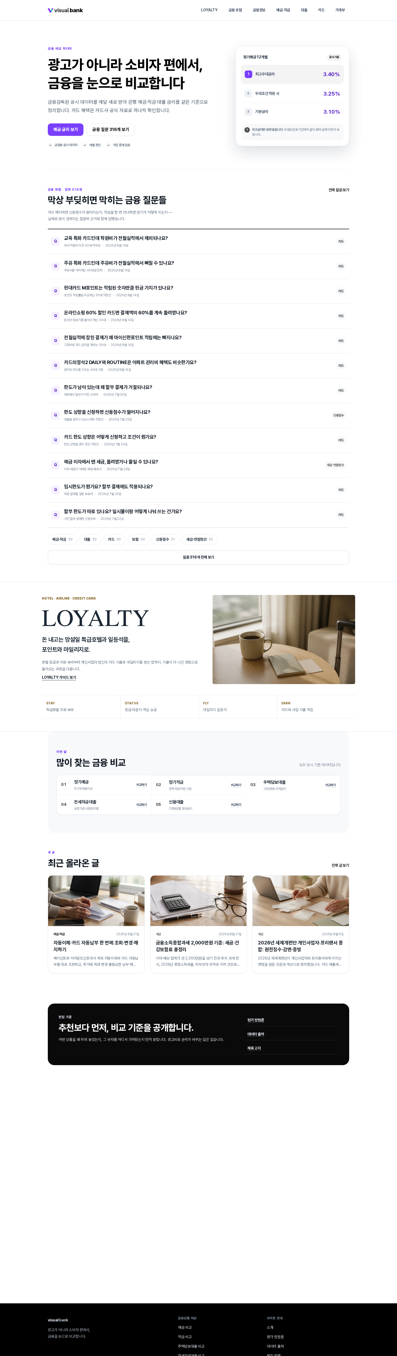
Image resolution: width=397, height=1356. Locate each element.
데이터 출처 (255, 1034)
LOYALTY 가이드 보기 (59, 677)
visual (58, 1320)
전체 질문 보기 (339, 190)
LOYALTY (209, 10)
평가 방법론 (255, 1020)
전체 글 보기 (340, 865)
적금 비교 (185, 1337)
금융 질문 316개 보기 (110, 129)
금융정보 (259, 10)
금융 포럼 (235, 10)
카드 (321, 10)
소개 (270, 1327)
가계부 (340, 10)
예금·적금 (283, 10)
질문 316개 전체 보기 (198, 557)
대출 (304, 10)
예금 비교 (185, 1327)
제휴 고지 (254, 1048)
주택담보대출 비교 (191, 1346)
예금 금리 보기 (65, 129)
